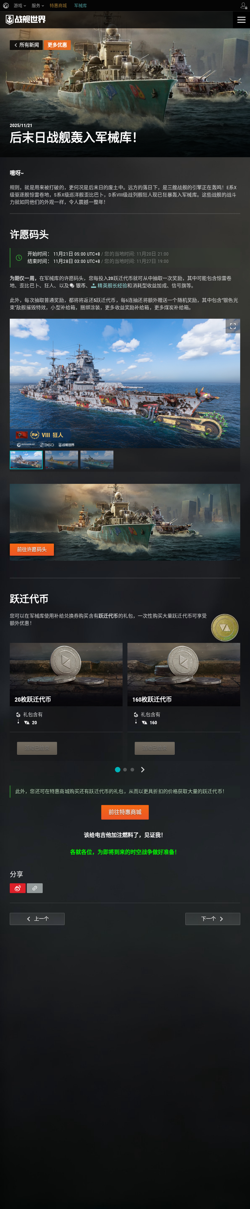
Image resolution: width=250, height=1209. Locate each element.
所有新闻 (29, 45)
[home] (116, 20)
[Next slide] (142, 769)
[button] (117, 769)
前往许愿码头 (32, 549)
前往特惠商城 (125, 812)
